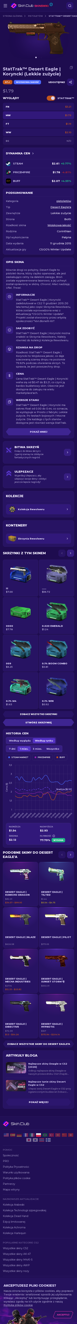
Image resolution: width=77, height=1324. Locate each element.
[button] (20, 884)
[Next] (70, 553)
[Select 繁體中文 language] (71, 1134)
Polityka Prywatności (16, 1166)
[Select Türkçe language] (51, 1134)
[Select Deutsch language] (19, 1134)
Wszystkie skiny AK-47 (17, 1254)
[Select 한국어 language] (35, 1139)
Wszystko (52, 748)
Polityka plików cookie (16, 1178)
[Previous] (62, 553)
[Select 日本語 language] (29, 1139)
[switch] (51, 98)
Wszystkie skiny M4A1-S (18, 1259)
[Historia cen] (33, 153)
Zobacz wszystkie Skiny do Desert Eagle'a (38, 1044)
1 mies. (24, 748)
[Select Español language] (12, 1134)
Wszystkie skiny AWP (16, 1265)
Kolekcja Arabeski (13, 1204)
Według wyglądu (20, 740)
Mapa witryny (11, 1189)
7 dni (12, 748)
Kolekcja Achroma (14, 1227)
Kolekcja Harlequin (14, 1233)
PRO (6, 1161)
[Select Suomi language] (48, 1139)
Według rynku (44, 740)
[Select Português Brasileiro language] (45, 1134)
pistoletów (35, 16)
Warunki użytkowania (16, 1172)
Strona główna (12, 16)
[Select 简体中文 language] (64, 1134)
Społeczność (11, 1155)
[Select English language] (6, 1134)
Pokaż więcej (38, 1102)
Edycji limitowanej (14, 1221)
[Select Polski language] (38, 1134)
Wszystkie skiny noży (16, 1271)
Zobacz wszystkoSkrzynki (38, 714)
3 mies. (37, 748)
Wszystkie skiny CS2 (15, 1248)
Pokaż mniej (38, 431)
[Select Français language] (25, 1134)
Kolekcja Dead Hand (15, 1216)
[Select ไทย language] (41, 1139)
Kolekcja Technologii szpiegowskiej (24, 1210)
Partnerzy (9, 1183)
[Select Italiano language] (32, 1134)
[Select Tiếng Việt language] (58, 1134)
